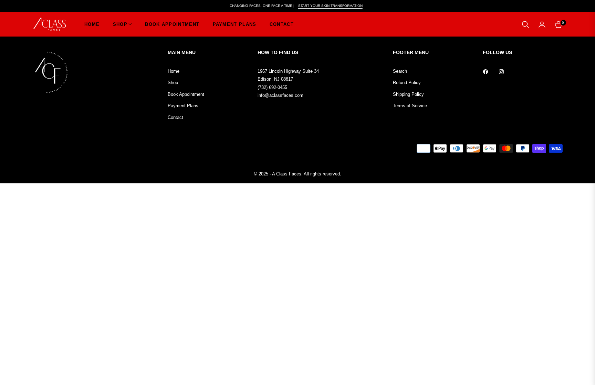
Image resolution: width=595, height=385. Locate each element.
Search (400, 71)
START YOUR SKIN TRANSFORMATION (330, 6)
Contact (175, 117)
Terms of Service (410, 105)
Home (173, 71)
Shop (173, 82)
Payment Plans (183, 105)
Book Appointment (186, 94)
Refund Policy (407, 82)
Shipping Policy (408, 94)
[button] (525, 24)
